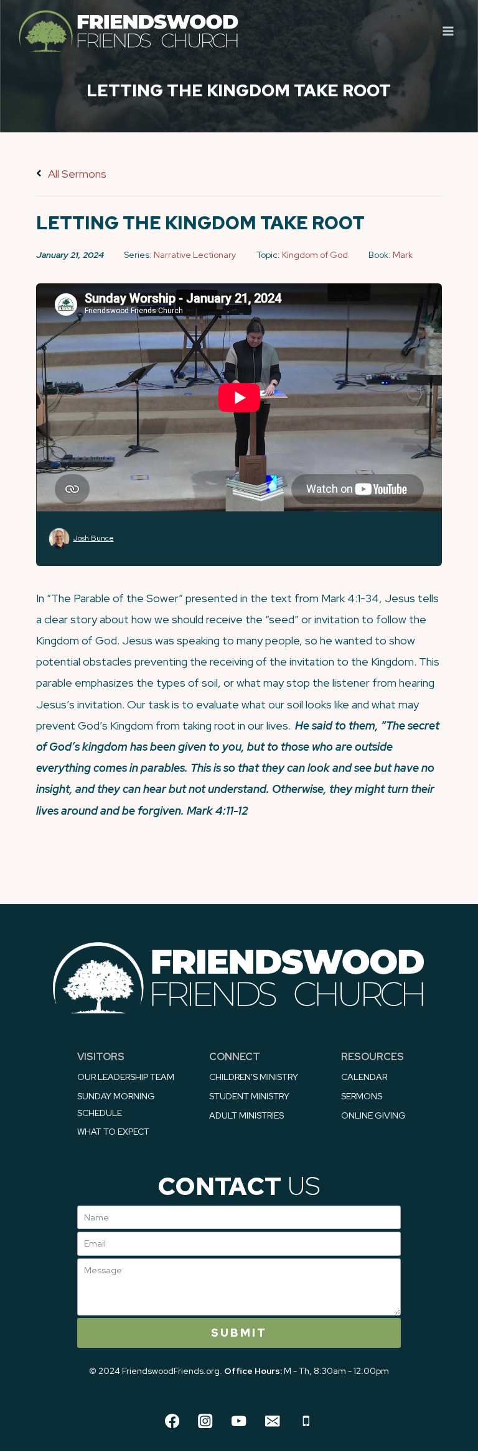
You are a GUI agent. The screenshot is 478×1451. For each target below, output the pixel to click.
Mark (403, 254)
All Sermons (75, 174)
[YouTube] (239, 1420)
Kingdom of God (315, 254)
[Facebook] (172, 1420)
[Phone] (306, 1420)
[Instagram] (205, 1420)
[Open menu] (447, 30)
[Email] (272, 1420)
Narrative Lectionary (195, 254)
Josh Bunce (93, 538)
